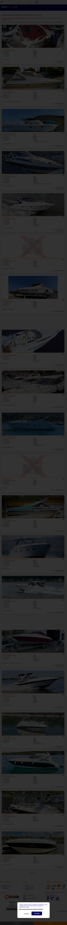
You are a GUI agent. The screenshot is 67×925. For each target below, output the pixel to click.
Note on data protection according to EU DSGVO (31, 909)
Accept (36, 913)
